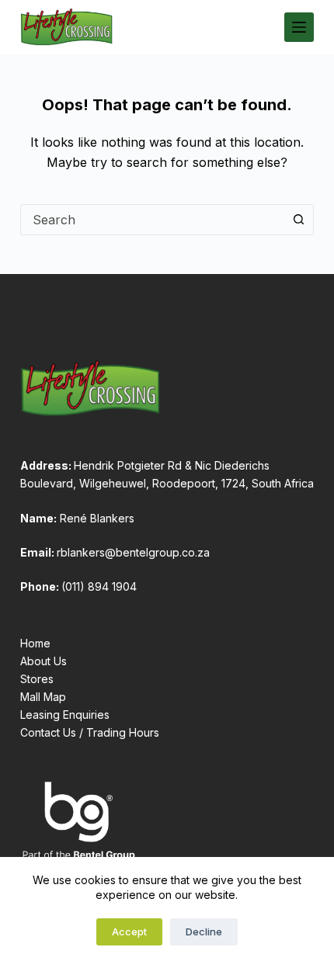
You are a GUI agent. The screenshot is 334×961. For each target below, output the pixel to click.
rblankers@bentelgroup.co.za (133, 552)
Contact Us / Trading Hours (89, 732)
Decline (204, 931)
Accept (129, 931)
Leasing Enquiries (65, 714)
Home (35, 643)
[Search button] (298, 219)
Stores (37, 678)
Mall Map (43, 696)
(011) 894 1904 (99, 586)
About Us (43, 661)
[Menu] (299, 27)
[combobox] (152, 219)
